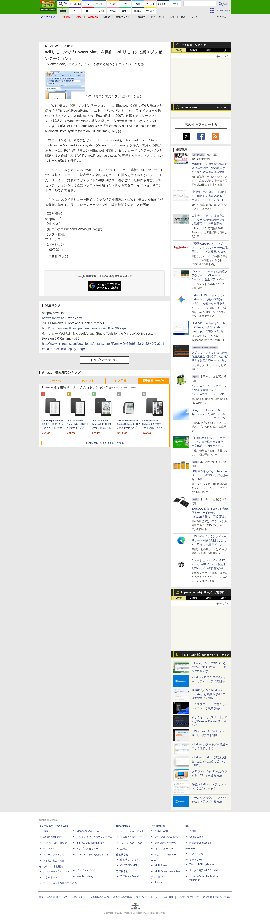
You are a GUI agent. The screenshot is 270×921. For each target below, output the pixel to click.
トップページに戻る (104, 360)
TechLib (159, 882)
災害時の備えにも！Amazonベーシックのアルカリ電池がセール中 (210, 475)
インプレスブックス (87, 870)
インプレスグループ (188, 897)
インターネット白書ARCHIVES (60, 883)
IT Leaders (49, 848)
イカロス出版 (158, 826)
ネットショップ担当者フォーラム (94, 836)
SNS (172, 17)
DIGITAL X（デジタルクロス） (93, 854)
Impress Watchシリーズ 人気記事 (202, 592)
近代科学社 (122, 871)
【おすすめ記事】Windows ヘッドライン (205, 654)
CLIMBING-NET (128, 865)
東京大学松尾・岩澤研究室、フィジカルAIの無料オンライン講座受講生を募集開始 (210, 219)
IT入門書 (120, 380)
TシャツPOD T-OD (131, 842)
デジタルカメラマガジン (56, 871)
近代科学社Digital (129, 876)
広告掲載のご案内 (99, 897)
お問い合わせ (78, 897)
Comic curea (196, 836)
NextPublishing (85, 876)
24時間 (193, 50)
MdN (153, 860)
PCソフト (88, 380)
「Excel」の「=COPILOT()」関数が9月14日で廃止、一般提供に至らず (210, 667)
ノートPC (55, 380)
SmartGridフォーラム (88, 831)
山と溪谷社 (122, 854)
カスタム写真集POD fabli (203, 870)
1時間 (179, 50)
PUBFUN (190, 848)
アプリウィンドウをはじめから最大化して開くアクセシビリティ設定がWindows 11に (210, 356)
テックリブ (157, 877)
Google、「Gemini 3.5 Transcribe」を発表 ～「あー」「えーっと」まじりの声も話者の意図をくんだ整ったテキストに (210, 417)
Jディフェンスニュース (167, 836)
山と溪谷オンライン (131, 859)
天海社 (192, 831)
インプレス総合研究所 (55, 842)
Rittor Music (123, 826)
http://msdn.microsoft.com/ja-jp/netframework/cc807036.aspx (84, 328)
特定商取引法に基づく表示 (217, 897)
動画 (183, 17)
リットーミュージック (132, 831)
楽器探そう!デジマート (132, 836)
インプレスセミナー (87, 848)
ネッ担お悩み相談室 (53, 860)
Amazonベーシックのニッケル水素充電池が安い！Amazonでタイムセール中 (209, 390)
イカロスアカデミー (165, 854)
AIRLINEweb (162, 831)
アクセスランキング (193, 45)
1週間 (209, 50)
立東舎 (123, 848)
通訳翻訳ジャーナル (165, 842)
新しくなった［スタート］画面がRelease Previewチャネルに (210, 721)
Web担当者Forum (52, 836)
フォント (196, 17)
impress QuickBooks (200, 842)
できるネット (50, 877)
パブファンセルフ (198, 853)
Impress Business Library (90, 842)
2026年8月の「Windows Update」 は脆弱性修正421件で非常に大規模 (209, 694)
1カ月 (223, 50)
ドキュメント (158, 17)
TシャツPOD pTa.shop (202, 864)
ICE (187, 826)
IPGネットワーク (194, 859)
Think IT (47, 831)
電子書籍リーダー (153, 380)
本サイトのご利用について (53, 897)
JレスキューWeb (164, 848)
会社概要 (168, 897)
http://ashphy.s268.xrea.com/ (62, 318)
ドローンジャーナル (53, 854)
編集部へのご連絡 (122, 897)
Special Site (189, 107)
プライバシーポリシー (148, 897)
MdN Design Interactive (167, 871)
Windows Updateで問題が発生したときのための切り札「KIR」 (209, 761)
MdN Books (161, 865)
